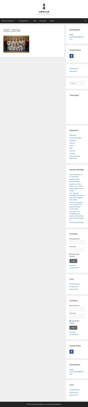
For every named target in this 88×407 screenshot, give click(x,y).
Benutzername (74, 239)
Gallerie (72, 143)
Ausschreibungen (75, 138)
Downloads (43, 21)
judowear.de (73, 289)
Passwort (72, 246)
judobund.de (73, 286)
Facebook (72, 140)
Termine (72, 151)
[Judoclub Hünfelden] (44, 9)
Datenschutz (73, 68)
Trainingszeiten (23, 21)
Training (72, 153)
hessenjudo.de (74, 284)
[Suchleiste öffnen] (85, 20)
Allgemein (72, 135)
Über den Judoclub (7, 21)
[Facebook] (71, 57)
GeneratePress (56, 404)
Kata (34, 21)
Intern (71, 145)
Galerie (52, 21)
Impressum (73, 71)
